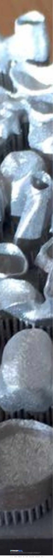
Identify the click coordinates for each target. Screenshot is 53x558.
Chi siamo (15, 556)
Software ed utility (31, 556)
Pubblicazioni (20, 556)
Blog (23, 556)
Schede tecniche (37, 556)
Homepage (11, 556)
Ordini (42, 556)
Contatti (27, 556)
